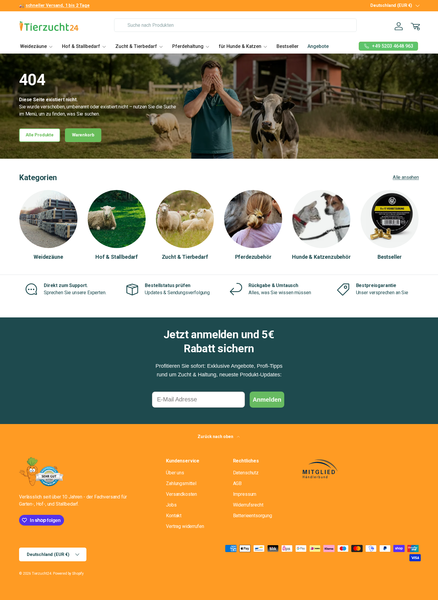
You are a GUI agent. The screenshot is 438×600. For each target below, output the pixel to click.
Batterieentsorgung (252, 515)
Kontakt (173, 515)
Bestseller (288, 46)
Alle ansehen (406, 177)
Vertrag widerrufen (185, 526)
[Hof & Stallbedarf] (117, 219)
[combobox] (235, 25)
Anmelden (267, 399)
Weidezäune (33, 46)
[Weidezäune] (48, 219)
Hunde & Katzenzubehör (321, 257)
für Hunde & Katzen (240, 46)
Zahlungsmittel (181, 483)
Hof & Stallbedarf (81, 46)
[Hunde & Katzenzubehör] (321, 219)
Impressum (245, 494)
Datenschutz (246, 473)
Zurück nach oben (216, 436)
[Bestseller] (390, 219)
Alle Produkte (40, 135)
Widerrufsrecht (248, 505)
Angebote (318, 46)
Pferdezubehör (253, 257)
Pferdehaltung (188, 46)
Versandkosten (181, 494)
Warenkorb (83, 135)
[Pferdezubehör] (253, 219)
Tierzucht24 (41, 573)
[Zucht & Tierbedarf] (185, 219)
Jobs (171, 505)
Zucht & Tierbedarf (136, 46)
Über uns (175, 473)
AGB (237, 483)
